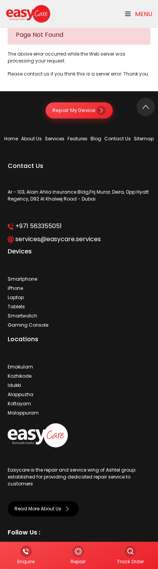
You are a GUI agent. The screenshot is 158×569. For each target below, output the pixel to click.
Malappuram (23, 412)
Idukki (14, 385)
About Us (31, 138)
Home (11, 138)
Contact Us (117, 138)
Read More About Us (39, 508)
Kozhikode (19, 376)
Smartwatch (22, 315)
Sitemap (144, 138)
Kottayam (19, 403)
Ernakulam (20, 366)
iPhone (15, 288)
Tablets (16, 306)
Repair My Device (75, 110)
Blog (96, 138)
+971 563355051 (38, 226)
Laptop (16, 297)
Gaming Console (28, 325)
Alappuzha (20, 394)
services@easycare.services (57, 239)
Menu (142, 14)
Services (54, 138)
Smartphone (22, 279)
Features (77, 138)
